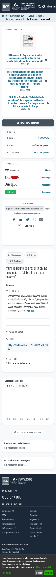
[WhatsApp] (34, 219)
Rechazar (39, 572)
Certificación (7, 510)
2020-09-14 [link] (43, 138)
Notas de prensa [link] (12, 19)
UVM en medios (8, 528)
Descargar (46, 177)
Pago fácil (34, 519)
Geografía (23, 386)
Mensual (10, 386)
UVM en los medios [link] (36, 16)
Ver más (30, 310)
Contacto (33, 510)
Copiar (47, 208)
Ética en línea (7, 519)
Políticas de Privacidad (10, 551)
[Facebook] (14, 219)
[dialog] (28, 566)
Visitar (48, 170)
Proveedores (35, 523)
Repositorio (34, 528)
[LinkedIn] (20, 219)
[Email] (41, 219)
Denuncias (34, 515)
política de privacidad (42, 566)
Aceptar (48, 572)
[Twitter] (27, 219)
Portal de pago (7, 523)
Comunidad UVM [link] (17, 16)
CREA (4, 515)
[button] (18, 7)
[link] (28, 59)
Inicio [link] (4, 16)
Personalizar (6, 572)
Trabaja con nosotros (10, 532)
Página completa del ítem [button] (29, 432)
